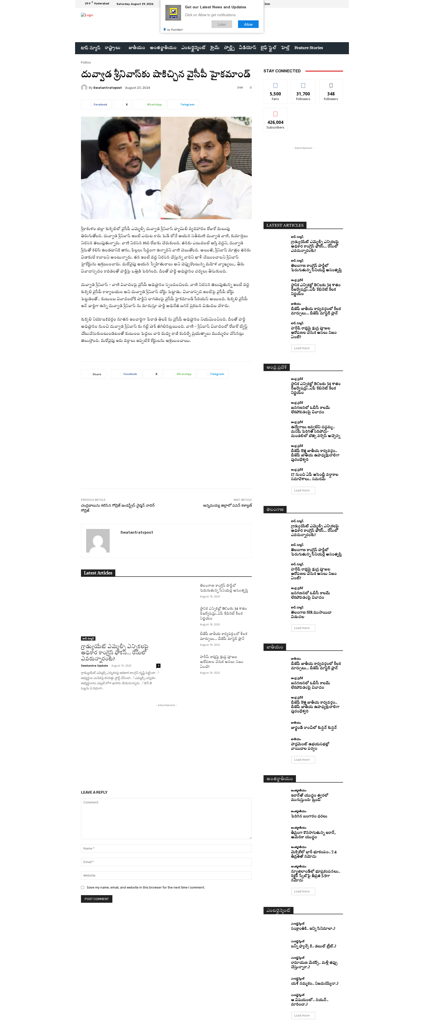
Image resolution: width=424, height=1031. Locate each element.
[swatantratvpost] (85, 87)
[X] (334, 4)
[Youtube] (340, 4)
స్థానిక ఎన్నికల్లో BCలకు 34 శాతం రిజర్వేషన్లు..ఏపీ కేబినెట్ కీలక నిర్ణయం (223, 613)
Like (275, 83)
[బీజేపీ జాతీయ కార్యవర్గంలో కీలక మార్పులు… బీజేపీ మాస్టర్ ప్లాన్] (184, 639)
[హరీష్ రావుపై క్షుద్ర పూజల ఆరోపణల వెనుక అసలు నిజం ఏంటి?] (184, 663)
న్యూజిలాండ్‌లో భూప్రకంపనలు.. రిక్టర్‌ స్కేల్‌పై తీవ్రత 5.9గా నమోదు (315, 876)
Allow (248, 24)
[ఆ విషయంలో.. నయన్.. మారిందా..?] (275, 999)
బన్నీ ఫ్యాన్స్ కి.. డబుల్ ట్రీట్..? (313, 946)
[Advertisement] (166, 437)
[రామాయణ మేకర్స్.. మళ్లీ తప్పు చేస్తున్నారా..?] (275, 962)
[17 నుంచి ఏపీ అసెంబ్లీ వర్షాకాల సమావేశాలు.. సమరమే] (275, 474)
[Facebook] (322, 4)
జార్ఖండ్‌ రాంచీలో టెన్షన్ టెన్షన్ (314, 728)
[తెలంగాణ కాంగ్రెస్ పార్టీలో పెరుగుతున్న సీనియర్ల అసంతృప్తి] (184, 591)
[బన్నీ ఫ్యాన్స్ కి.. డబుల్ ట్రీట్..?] (275, 945)
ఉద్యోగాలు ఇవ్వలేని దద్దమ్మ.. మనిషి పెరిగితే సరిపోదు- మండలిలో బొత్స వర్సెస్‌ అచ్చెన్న (315, 431)
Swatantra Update (94, 665)
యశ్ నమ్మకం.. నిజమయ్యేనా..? (314, 984)
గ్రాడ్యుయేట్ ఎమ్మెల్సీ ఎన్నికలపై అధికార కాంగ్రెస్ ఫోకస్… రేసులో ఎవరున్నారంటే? (114, 653)
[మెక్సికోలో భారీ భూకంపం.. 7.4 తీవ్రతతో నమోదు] (275, 852)
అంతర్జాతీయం (298, 790)
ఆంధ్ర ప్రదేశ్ (297, 280)
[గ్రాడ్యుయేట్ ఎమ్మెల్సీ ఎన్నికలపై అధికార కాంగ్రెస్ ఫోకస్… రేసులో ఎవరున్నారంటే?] (120, 611)
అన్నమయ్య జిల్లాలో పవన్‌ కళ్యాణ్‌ (227, 505)
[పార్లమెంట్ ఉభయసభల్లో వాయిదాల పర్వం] (275, 744)
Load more (302, 348)
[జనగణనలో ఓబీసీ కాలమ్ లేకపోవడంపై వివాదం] (275, 407)
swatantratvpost (107, 87)
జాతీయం (296, 303)
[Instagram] (328, 4)
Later (222, 24)
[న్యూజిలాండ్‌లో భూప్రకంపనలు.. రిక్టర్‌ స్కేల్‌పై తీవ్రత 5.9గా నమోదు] (275, 871)
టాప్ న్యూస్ (88, 638)
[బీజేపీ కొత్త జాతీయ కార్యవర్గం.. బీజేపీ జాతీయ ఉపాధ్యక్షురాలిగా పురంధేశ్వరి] (275, 450)
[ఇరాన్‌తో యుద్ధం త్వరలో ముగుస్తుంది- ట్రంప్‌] (275, 795)
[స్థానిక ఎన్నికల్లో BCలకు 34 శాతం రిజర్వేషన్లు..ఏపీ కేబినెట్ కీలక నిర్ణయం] (184, 614)
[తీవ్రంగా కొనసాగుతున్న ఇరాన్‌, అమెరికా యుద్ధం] (275, 832)
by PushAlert (175, 29)
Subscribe (275, 111)
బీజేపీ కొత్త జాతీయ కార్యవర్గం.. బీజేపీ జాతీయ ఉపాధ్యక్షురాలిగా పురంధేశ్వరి (315, 455)
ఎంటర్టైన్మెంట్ (297, 923)
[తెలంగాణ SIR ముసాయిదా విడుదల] (275, 612)
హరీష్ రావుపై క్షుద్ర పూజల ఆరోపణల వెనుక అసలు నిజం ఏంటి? (221, 662)
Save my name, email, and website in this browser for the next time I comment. (146, 887)
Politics (86, 62)
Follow (303, 83)
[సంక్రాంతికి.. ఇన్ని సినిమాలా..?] (275, 927)
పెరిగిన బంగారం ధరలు (309, 816)
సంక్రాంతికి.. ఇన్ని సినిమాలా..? (313, 929)
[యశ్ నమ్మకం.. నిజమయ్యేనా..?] (275, 982)
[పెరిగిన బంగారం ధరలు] (275, 814)
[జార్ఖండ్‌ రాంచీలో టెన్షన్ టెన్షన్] (275, 726)
